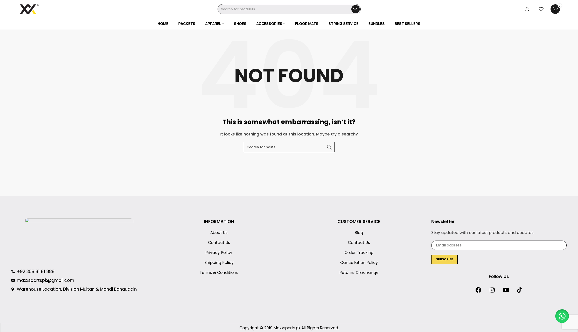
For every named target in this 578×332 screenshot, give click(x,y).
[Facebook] (478, 290)
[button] (562, 316)
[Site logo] (29, 8)
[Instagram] (492, 290)
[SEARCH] (355, 9)
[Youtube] (505, 290)
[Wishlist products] (541, 9)
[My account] (527, 9)
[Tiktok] (519, 290)
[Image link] (79, 240)
